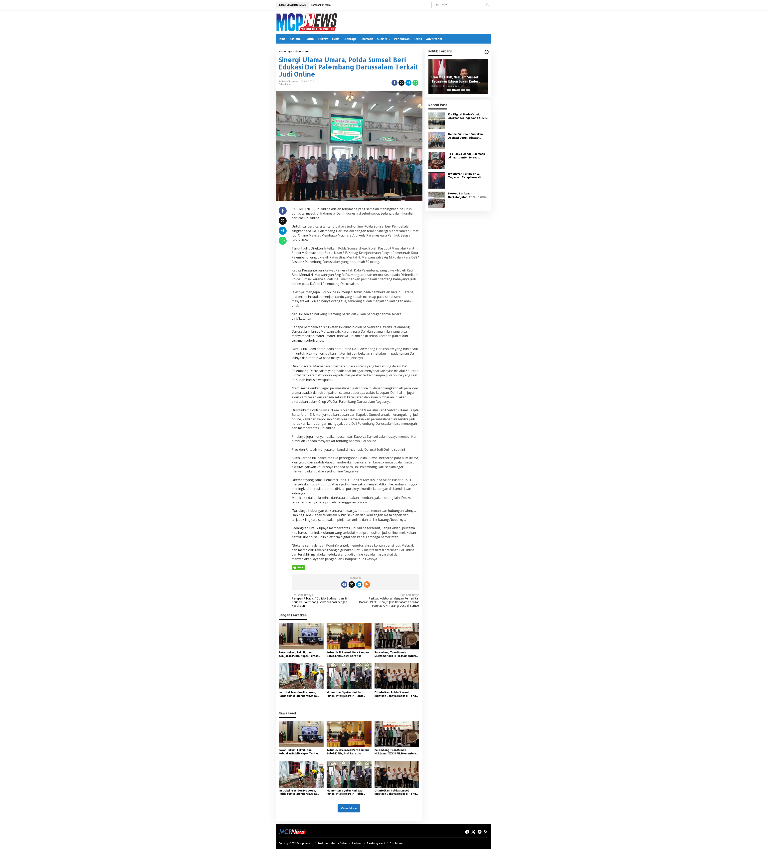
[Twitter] (352, 584)
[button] (488, 5)
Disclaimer (396, 843)
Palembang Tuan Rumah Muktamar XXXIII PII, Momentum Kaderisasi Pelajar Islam (395, 654)
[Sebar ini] (394, 83)
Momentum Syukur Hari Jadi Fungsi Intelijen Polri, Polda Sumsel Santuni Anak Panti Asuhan (345, 694)
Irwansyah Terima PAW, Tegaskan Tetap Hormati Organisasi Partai (464, 175)
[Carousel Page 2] (454, 90)
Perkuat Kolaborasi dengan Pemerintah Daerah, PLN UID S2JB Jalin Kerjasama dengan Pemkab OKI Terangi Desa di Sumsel (389, 600)
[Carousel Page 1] (449, 90)
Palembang (285, 84)
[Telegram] (359, 584)
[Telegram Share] (408, 83)
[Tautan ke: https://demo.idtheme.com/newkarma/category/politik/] (486, 52)
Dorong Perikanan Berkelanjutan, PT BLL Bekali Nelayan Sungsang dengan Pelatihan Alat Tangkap (467, 195)
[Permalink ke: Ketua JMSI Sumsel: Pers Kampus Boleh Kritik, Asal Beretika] (349, 636)
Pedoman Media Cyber (333, 843)
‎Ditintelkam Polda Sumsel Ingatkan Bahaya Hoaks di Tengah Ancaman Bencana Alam (397, 694)
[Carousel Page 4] (463, 90)
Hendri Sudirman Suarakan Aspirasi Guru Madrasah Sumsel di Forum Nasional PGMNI (465, 135)
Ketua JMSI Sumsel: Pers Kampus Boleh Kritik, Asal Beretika (348, 654)
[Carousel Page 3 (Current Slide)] (458, 90)
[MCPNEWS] (306, 22)
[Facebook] (344, 584)
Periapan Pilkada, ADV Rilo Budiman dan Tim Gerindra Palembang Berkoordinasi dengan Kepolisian (321, 600)
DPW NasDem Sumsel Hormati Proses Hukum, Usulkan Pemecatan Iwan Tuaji (458, 79)
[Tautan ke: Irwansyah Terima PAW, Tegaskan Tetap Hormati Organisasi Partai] (436, 180)
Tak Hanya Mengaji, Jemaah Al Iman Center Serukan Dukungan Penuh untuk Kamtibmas (466, 155)
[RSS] (367, 584)
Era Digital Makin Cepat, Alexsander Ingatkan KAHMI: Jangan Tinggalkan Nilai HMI (467, 116)
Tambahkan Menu (321, 5)
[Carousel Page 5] (468, 90)
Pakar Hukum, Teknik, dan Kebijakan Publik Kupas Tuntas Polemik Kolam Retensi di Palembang (298, 654)
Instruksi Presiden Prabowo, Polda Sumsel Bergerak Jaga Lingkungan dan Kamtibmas (298, 694)
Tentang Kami (376, 843)
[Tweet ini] (401, 83)
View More (349, 808)
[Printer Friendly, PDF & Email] (298, 567)
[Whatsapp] (415, 83)
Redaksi (357, 843)
